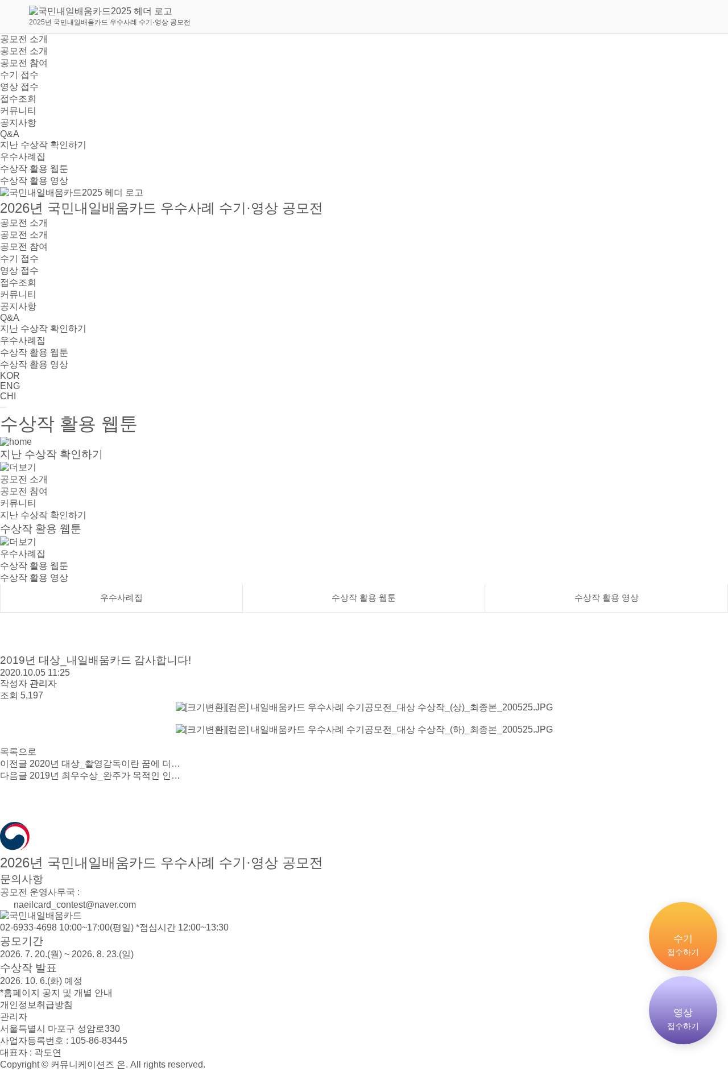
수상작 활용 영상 (34, 180)
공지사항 (18, 122)
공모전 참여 (24, 63)
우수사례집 (23, 157)
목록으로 (18, 751)
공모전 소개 (24, 39)
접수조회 (18, 99)
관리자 (13, 1017)
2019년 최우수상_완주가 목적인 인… (90, 775)
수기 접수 (19, 75)
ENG (10, 386)
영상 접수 (19, 87)
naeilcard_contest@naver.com (73, 904)
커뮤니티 (18, 110)
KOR (10, 376)
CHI (8, 396)
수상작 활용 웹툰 (34, 168)
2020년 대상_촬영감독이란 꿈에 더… (90, 763)
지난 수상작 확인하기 (43, 145)
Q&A (9, 134)
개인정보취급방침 (36, 1005)
